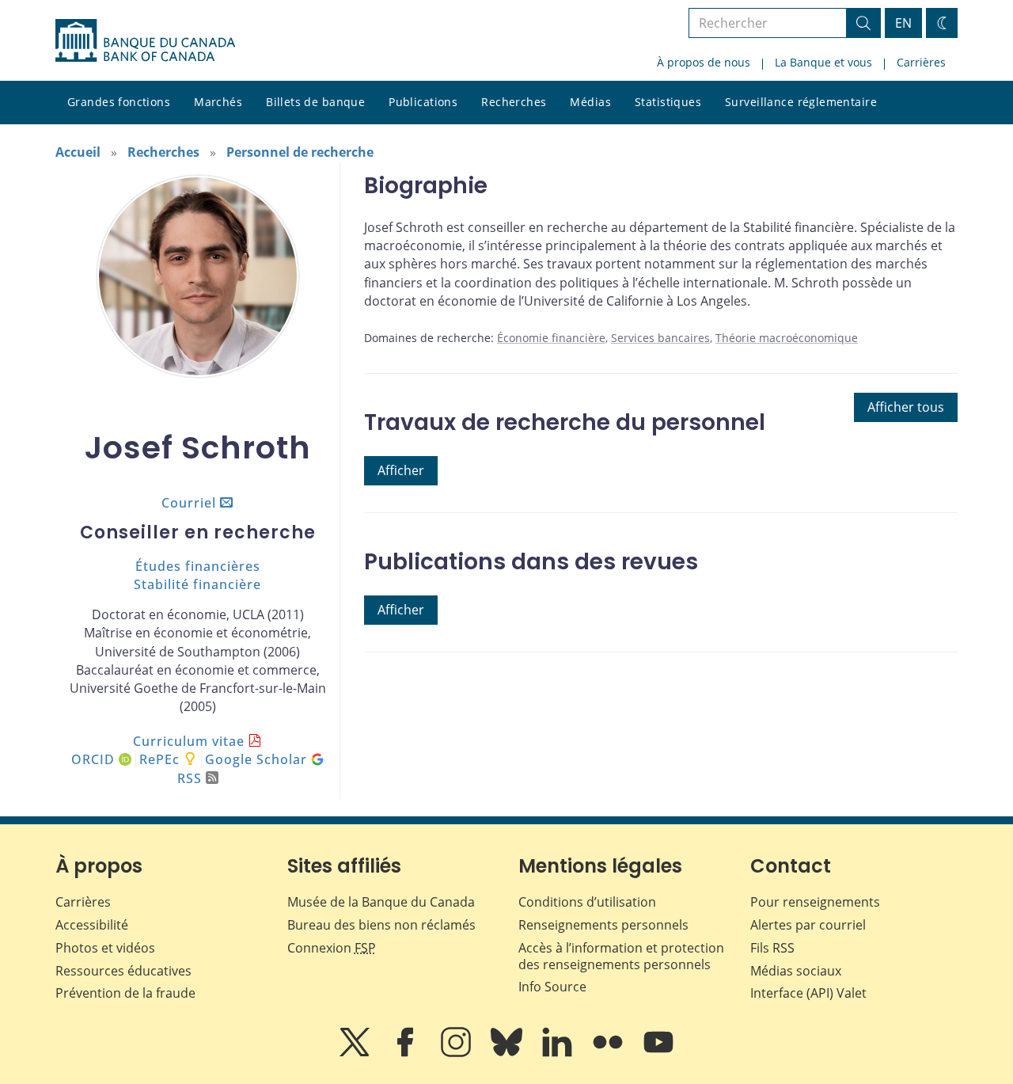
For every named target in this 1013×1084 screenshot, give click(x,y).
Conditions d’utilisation (587, 902)
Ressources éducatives (123, 970)
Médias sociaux (795, 970)
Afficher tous (905, 407)
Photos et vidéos (105, 948)
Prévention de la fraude (125, 993)
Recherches (513, 101)
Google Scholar (258, 759)
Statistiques (668, 101)
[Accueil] (145, 40)
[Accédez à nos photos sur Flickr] (609, 1053)
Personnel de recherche (300, 152)
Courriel (188, 503)
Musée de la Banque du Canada (381, 902)
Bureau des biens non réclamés (381, 925)
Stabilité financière (197, 584)
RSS (189, 778)
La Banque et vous (823, 62)
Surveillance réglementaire (801, 101)
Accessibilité (91, 925)
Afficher (401, 470)
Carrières (921, 62)
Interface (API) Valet (808, 993)
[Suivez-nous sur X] (356, 1053)
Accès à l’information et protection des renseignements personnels (621, 956)
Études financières (197, 566)
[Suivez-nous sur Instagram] (457, 1053)
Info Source (552, 986)
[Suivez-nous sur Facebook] (406, 1053)
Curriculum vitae (189, 741)
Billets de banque (315, 101)
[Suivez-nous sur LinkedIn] (558, 1053)
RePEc (159, 759)
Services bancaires (660, 337)
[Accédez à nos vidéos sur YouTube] (658, 1053)
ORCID (95, 759)
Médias (590, 101)
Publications (423, 101)
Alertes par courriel (808, 925)
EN (903, 23)
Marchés (218, 101)
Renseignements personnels (603, 925)
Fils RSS (772, 948)
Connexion (331, 948)
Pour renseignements (815, 902)
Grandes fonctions (118, 101)
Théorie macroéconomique (786, 337)
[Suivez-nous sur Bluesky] (508, 1053)
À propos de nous (703, 62)
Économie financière (551, 337)
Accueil (78, 152)
